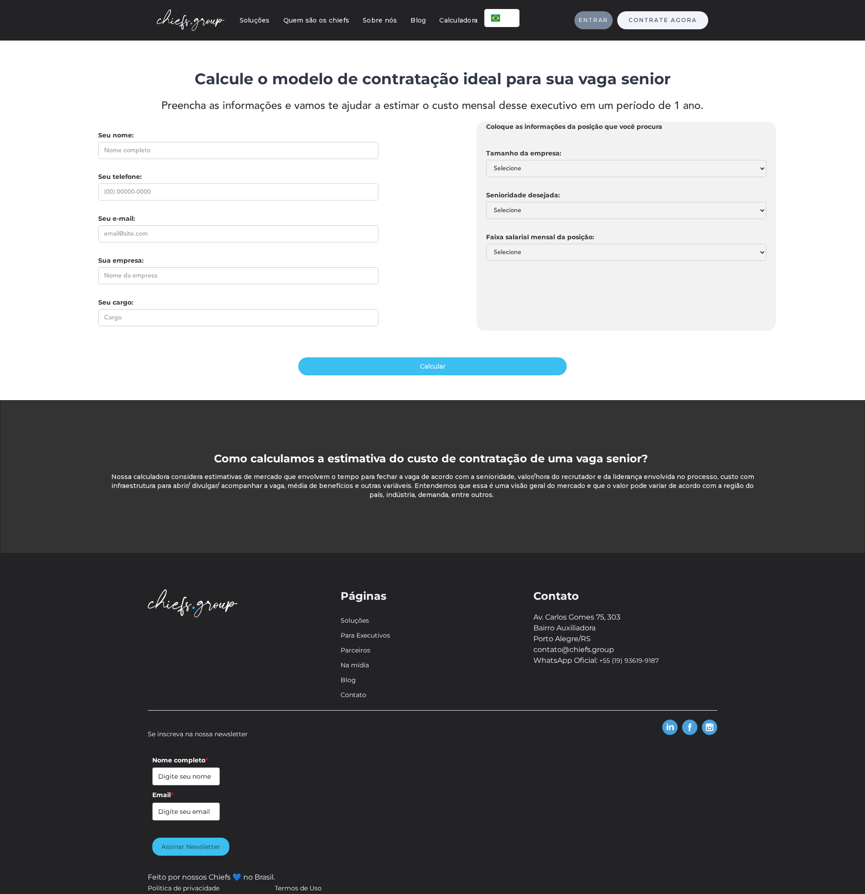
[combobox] (501, 18)
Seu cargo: (115, 302)
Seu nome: (116, 135)
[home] (190, 20)
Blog (418, 20)
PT (509, 18)
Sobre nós (380, 20)
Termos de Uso (298, 888)
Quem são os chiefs (316, 20)
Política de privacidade (183, 888)
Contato (353, 695)
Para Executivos (365, 635)
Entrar (593, 20)
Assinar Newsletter (190, 847)
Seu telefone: (120, 177)
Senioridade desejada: (523, 195)
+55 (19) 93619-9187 (629, 661)
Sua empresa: (121, 260)
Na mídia (355, 665)
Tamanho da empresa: (523, 153)
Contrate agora (662, 20)
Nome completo (180, 760)
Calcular (433, 366)
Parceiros (355, 650)
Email (162, 795)
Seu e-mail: (116, 218)
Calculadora (458, 20)
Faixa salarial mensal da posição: (540, 237)
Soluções (255, 20)
